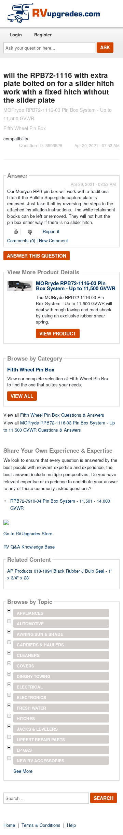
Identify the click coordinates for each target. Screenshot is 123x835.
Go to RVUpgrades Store (27, 533)
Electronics (31, 697)
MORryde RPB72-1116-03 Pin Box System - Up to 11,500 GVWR (75, 285)
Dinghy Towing (33, 676)
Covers (25, 666)
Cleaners (28, 655)
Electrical (30, 687)
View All (22, 396)
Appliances (30, 613)
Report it (51, 231)
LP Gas (24, 750)
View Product (57, 333)
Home (9, 825)
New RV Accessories (40, 761)
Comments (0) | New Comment (37, 240)
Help (71, 825)
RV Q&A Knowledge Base (29, 546)
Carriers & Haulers (40, 645)
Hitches (26, 718)
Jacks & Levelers (37, 729)
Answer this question (36, 255)
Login (16, 34)
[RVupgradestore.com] (53, 13)
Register (43, 34)
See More (22, 770)
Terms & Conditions (41, 825)
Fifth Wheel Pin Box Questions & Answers (62, 415)
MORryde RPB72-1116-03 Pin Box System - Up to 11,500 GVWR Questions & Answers (59, 426)
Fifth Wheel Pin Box (30, 369)
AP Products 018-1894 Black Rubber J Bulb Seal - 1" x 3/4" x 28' (59, 574)
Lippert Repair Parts (41, 739)
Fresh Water (31, 708)
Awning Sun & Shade (40, 634)
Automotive (30, 624)
